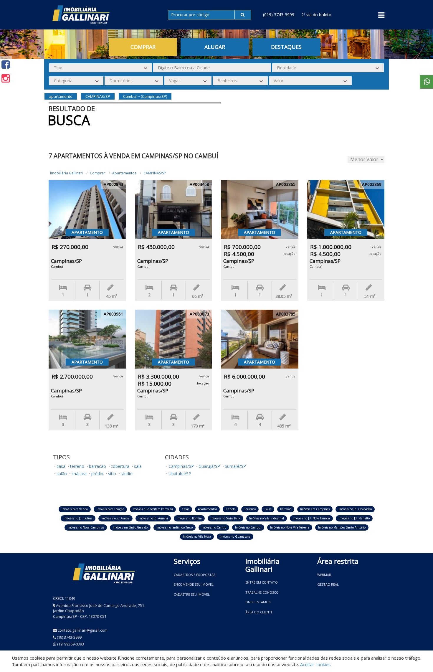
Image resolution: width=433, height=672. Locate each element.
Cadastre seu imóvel (192, 594)
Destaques (286, 46)
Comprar (97, 173)
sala (138, 466)
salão (62, 473)
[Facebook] (5, 64)
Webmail (324, 574)
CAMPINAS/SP (154, 173)
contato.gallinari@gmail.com (83, 630)
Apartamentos (124, 173)
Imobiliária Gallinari (66, 173)
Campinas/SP (181, 466)
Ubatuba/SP (179, 473)
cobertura (120, 466)
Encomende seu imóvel (194, 584)
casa (61, 466)
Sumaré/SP (235, 466)
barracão (97, 466)
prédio (97, 473)
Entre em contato (261, 582)
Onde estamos (257, 602)
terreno (77, 466)
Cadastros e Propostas (194, 574)
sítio (112, 473)
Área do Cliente (259, 612)
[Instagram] (5, 78)
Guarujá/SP (209, 466)
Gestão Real (328, 584)
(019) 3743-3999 (278, 14)
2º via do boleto (316, 14)
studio (127, 473)
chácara (79, 473)
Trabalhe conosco (262, 592)
